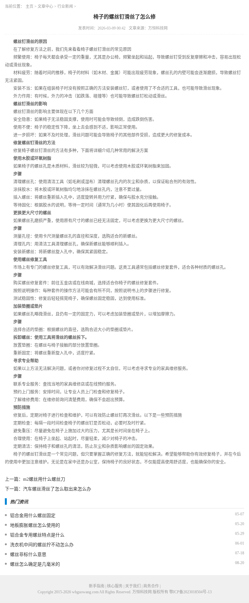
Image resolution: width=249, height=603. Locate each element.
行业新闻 (65, 6)
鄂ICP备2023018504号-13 (190, 592)
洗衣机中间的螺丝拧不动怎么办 (42, 544)
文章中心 (45, 6)
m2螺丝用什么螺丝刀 (44, 479)
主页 (29, 6)
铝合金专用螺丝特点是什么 (37, 535)
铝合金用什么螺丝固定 (32, 515)
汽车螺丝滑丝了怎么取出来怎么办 (57, 489)
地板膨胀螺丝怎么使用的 (35, 525)
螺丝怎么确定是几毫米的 (35, 564)
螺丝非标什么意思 (28, 554)
